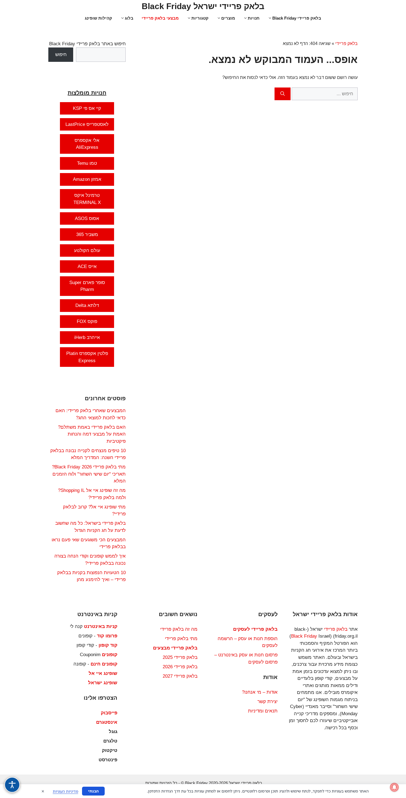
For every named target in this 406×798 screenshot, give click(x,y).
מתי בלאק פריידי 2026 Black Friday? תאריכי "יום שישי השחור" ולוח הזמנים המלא (89, 474)
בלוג (129, 18)
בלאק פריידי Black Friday (296, 18)
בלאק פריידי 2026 (180, 666)
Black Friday (304, 636)
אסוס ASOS (87, 218)
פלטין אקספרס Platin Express (87, 357)
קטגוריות (200, 18)
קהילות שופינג (98, 18)
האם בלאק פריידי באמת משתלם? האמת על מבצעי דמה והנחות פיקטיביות (92, 434)
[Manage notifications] (394, 787)
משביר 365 (87, 234)
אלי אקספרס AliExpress (87, 144)
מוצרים (228, 18)
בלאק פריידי (346, 43)
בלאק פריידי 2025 (180, 657)
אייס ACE (87, 266)
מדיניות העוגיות (65, 791)
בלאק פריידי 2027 (180, 676)
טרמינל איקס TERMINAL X (87, 199)
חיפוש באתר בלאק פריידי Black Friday (87, 43)
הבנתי (93, 791)
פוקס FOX (87, 321)
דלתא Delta (87, 305)
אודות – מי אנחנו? (260, 692)
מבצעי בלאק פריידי (160, 18)
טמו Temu (87, 163)
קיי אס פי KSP (87, 108)
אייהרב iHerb (87, 337)
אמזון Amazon (87, 179)
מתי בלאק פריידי (181, 638)
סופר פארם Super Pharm (87, 286)
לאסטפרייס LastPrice (87, 124)
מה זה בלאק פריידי (178, 629)
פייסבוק (109, 712)
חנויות (254, 18)
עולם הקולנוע (87, 250)
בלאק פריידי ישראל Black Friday (203, 6)
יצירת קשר (267, 701)
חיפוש (61, 54)
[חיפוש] (283, 94)
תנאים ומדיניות (263, 711)
